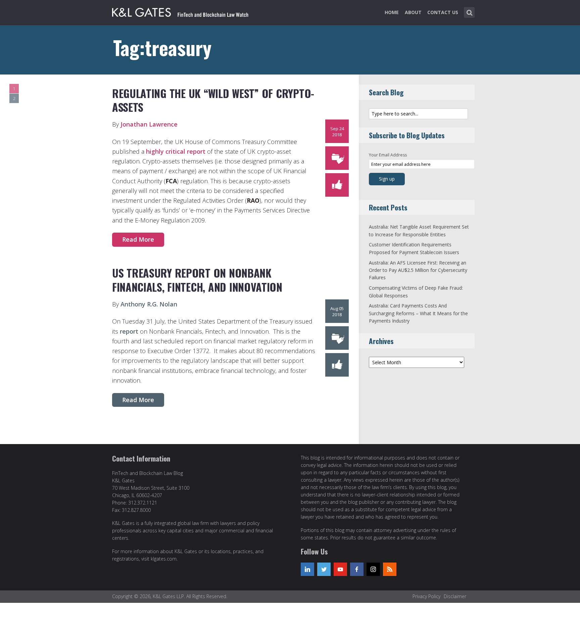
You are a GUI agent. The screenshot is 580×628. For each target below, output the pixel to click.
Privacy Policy (426, 596)
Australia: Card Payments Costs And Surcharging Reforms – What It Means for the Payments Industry (418, 313)
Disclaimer (455, 596)
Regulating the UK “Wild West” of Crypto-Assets (213, 100)
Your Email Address (388, 155)
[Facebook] (357, 569)
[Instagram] (373, 569)
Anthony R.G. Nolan (148, 304)
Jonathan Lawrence (149, 124)
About (413, 12)
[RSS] (389, 569)
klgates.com (164, 558)
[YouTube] (340, 569)
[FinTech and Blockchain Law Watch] (184, 11)
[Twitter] (324, 569)
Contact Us (442, 12)
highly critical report (175, 151)
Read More (138, 239)
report (129, 331)
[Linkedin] (307, 569)
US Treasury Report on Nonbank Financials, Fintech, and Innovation (197, 280)
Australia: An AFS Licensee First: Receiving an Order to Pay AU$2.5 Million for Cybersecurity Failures (418, 270)
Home (392, 12)
